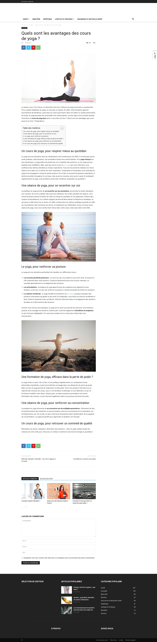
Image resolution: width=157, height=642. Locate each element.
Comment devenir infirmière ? (30, 501)
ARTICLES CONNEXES (30, 479)
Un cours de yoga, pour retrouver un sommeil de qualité (43, 143)
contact (121, 640)
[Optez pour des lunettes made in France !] (58, 491)
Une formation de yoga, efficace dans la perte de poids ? (43, 138)
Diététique (47, 19)
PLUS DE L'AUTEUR (46, 479)
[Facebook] (23, 47)
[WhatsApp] (38, 47)
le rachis (70, 294)
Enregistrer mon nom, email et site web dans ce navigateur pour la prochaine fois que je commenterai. (59, 558)
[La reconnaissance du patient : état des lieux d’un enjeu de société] (66, 610)
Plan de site (113, 640)
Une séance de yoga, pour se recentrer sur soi (40, 134)
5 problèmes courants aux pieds (84, 459)
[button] (133, 19)
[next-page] (26, 507)
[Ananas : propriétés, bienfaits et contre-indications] (66, 600)
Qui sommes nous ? (102, 640)
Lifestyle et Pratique (64, 19)
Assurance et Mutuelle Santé (89, 19)
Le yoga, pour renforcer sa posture (36, 136)
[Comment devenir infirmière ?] (33, 491)
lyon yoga (66, 165)
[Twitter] (28, 47)
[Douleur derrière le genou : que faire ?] (66, 590)
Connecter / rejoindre (27, 1)
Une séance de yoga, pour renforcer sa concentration (42, 141)
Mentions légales (130, 640)
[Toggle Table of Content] (61, 128)
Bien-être (36, 19)
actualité (30, 25)
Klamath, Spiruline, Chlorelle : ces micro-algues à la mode (38, 460)
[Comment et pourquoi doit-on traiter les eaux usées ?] (84, 491)
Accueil (23, 25)
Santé (25, 19)
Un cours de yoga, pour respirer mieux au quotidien (41, 131)
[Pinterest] (33, 47)
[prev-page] (22, 507)
